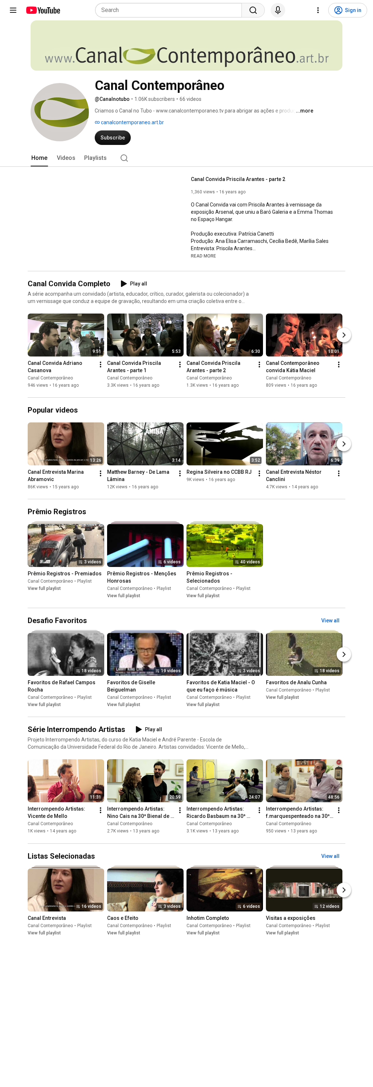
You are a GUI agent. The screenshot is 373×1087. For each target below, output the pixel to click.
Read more (203, 256)
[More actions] (100, 364)
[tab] (39, 158)
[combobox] (170, 10)
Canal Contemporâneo (50, 378)
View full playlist (44, 588)
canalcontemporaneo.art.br (132, 122)
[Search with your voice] (278, 10)
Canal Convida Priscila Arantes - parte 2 (238, 179)
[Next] (344, 335)
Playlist (84, 581)
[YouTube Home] (42, 10)
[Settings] (318, 10)
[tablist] (186, 158)
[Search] (253, 10)
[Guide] (13, 10)
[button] (203, 255)
